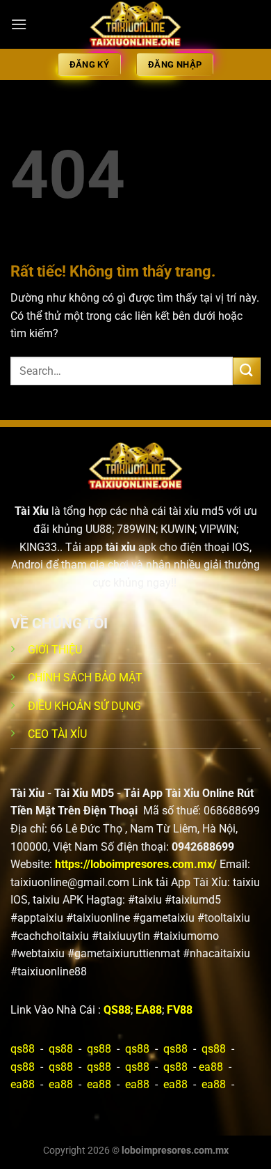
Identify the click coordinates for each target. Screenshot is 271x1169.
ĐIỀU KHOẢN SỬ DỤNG (84, 706)
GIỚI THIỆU (55, 649)
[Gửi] (247, 371)
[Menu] (18, 24)
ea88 (211, 1067)
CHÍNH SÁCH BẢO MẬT (85, 677)
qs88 (22, 1048)
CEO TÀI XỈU (57, 734)
